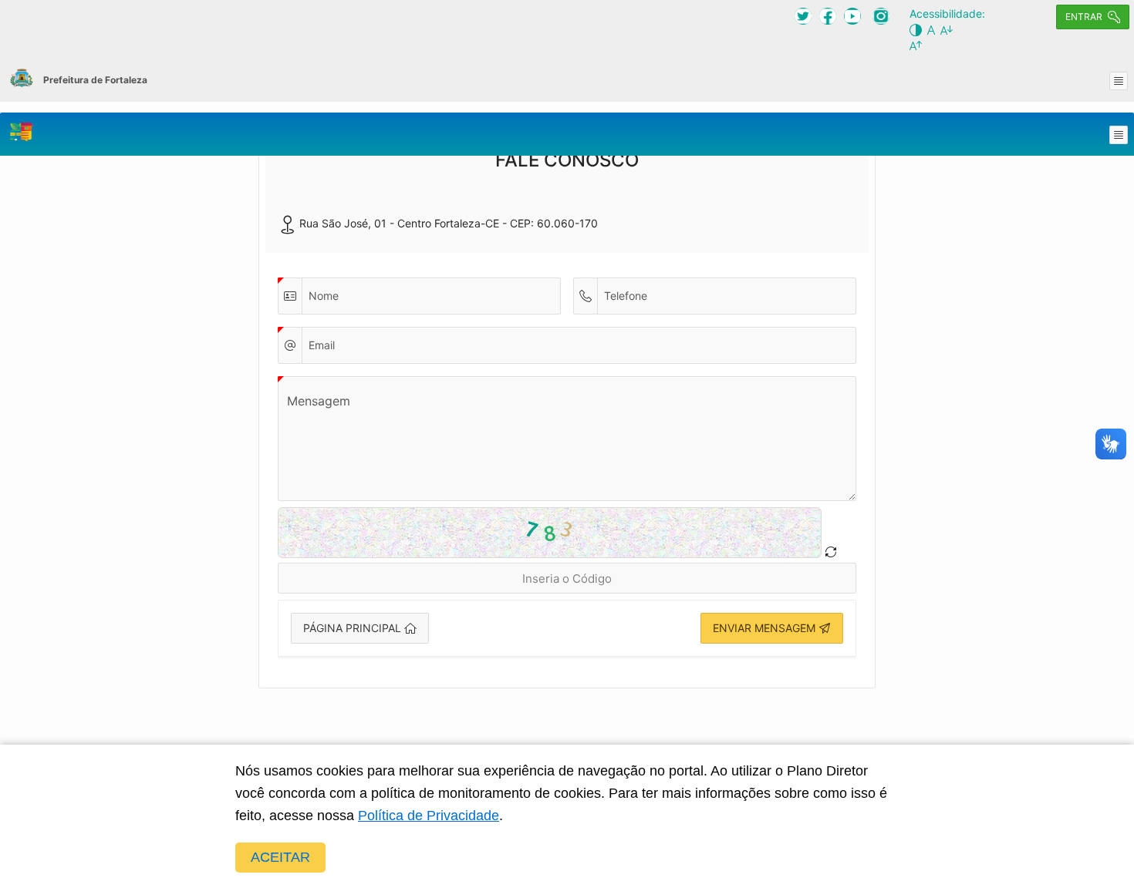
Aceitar (280, 857)
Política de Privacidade (428, 815)
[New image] (831, 552)
